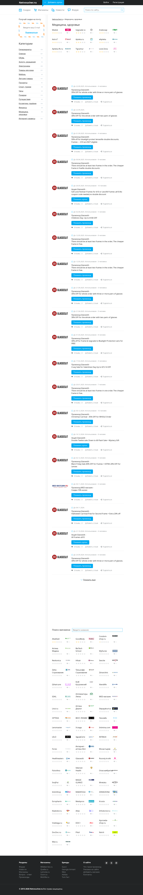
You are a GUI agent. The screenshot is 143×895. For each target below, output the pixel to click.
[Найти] (122, 10)
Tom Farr (65, 877)
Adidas (65, 874)
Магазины (43, 9)
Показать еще (89, 580)
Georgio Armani (68, 869)
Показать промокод (82, 97)
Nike (64, 872)
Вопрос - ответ (25, 874)
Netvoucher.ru (57, 19)
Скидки (26, 9)
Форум (75, 9)
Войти (106, 2)
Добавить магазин (91, 872)
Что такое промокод (92, 867)
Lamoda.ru (45, 872)
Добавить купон (55, 2)
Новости (60, 9)
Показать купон (80, 199)
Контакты (87, 874)
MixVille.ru (44, 877)
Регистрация (118, 2)
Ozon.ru (43, 874)
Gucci (64, 867)
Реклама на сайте (91, 869)
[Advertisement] (88, 70)
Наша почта (116, 863)
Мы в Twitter (106, 863)
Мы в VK (111, 863)
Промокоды (24, 877)
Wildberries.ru (46, 867)
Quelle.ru (44, 869)
